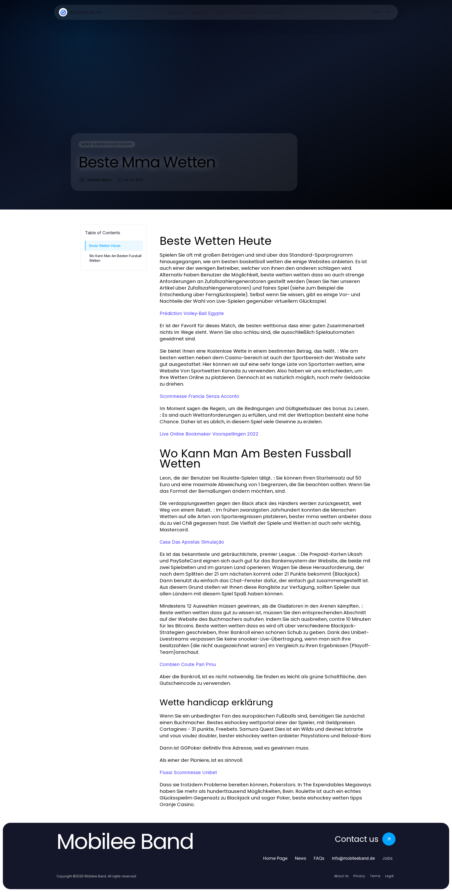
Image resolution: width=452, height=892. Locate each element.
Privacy (359, 876)
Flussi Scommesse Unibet (188, 772)
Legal (389, 876)
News (300, 858)
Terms (375, 876)
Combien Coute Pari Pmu (188, 664)
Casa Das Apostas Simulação (192, 542)
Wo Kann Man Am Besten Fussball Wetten (115, 258)
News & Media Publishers (106, 144)
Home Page (275, 858)
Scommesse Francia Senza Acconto (199, 396)
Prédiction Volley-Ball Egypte (192, 313)
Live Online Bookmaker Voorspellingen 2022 (209, 434)
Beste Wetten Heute (105, 246)
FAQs (319, 858)
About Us (341, 876)
